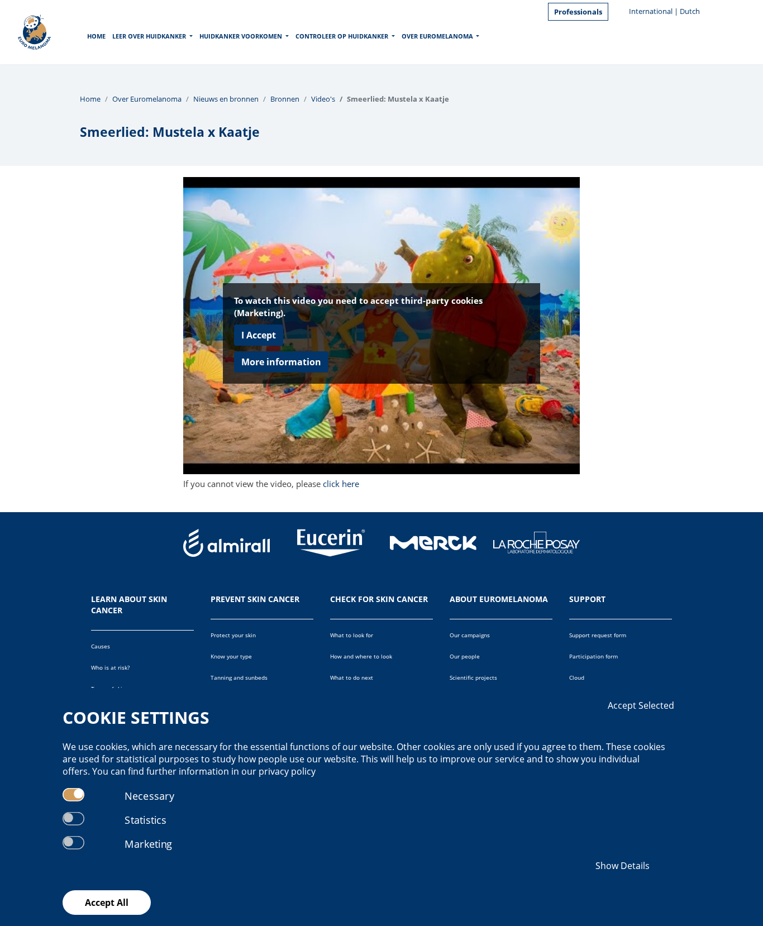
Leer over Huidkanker (149, 36)
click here (341, 483)
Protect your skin (233, 635)
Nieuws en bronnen (226, 99)
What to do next (351, 677)
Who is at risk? (110, 667)
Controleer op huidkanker (341, 36)
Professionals (578, 12)
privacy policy (287, 771)
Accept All (106, 902)
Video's (323, 99)
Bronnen (284, 99)
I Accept (258, 335)
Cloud (576, 677)
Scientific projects (473, 677)
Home (96, 36)
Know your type (231, 656)
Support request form (597, 635)
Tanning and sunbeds (239, 677)
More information (281, 362)
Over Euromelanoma (437, 36)
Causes (100, 646)
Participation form (593, 656)
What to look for (351, 635)
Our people (465, 656)
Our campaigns (470, 635)
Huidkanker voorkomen (240, 36)
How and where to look (361, 656)
